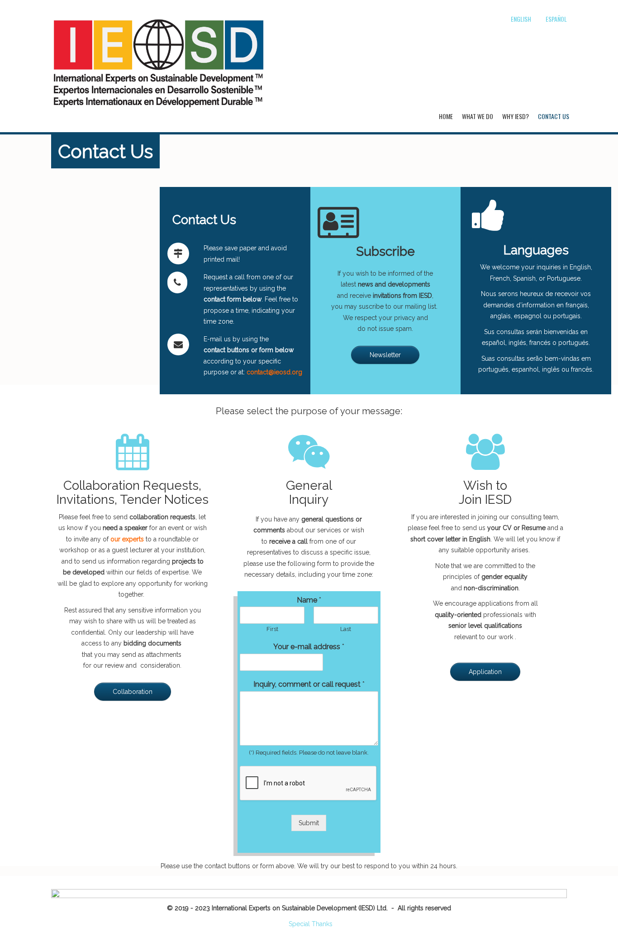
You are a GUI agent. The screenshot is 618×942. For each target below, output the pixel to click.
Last (345, 629)
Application (485, 671)
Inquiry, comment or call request (309, 684)
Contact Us (553, 116)
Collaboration (132, 691)
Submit (309, 823)
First (272, 629)
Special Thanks (311, 924)
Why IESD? (515, 116)
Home (446, 116)
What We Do (477, 116)
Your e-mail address (308, 646)
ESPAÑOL (556, 19)
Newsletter (385, 355)
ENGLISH (521, 19)
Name (309, 600)
